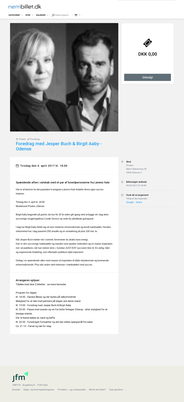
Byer (28, 15)
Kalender (40, 15)
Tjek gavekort (116, 389)
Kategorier (14, 15)
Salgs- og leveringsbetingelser (38, 389)
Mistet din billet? (97, 389)
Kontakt (16, 389)
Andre (139, 202)
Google (130, 202)
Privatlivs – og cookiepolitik (72, 389)
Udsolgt (147, 77)
